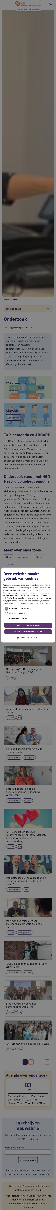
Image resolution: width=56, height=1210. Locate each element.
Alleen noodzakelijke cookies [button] (28, 631)
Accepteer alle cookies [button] (28, 625)
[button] (28, 637)
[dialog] (28, 605)
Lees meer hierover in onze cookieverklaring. (33, 603)
